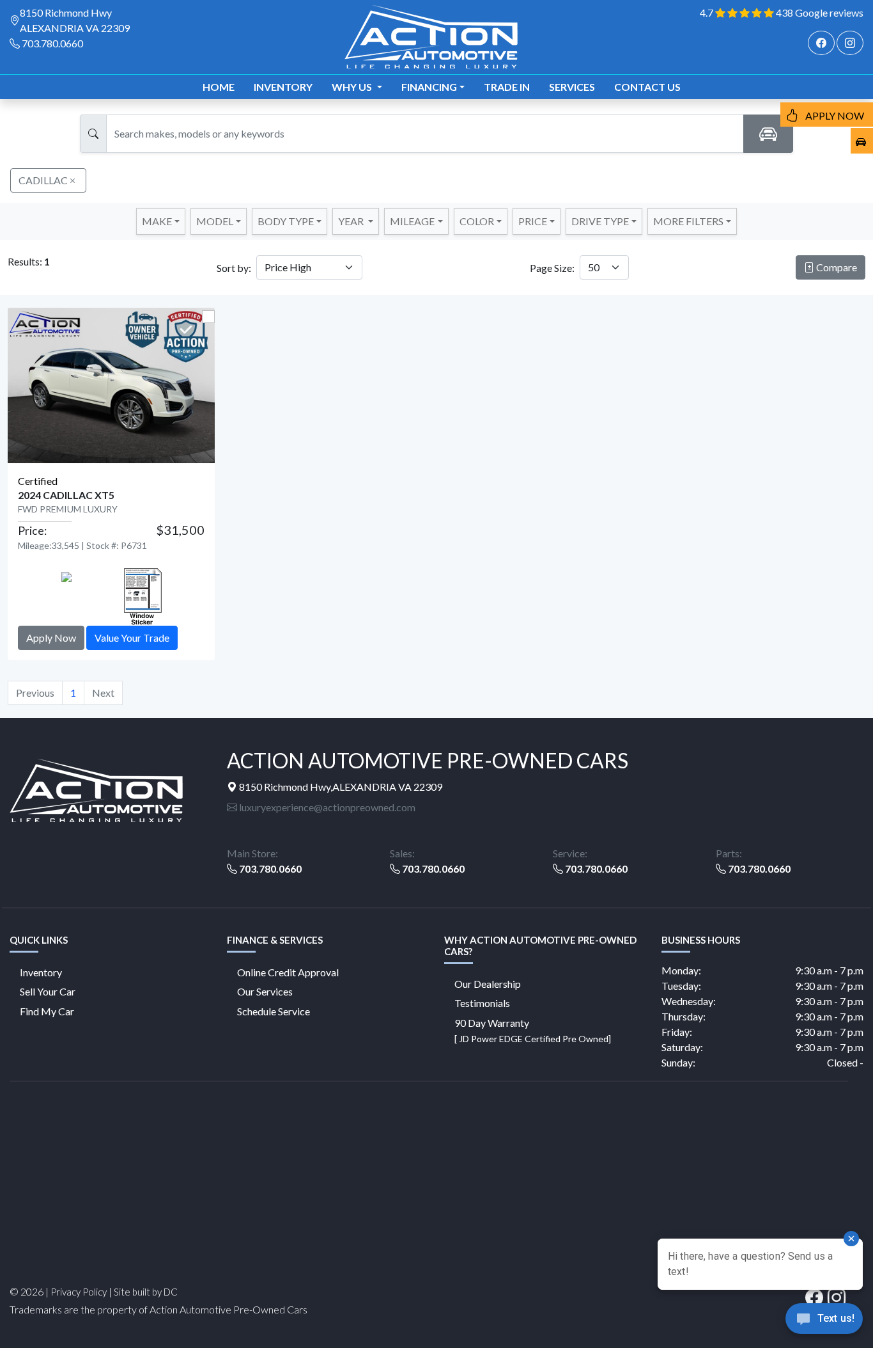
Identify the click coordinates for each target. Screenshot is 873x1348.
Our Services (265, 991)
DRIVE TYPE (600, 221)
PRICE (532, 221)
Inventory (283, 87)
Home (219, 87)
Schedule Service (273, 1011)
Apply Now (51, 637)
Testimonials (482, 1003)
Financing (429, 87)
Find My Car (47, 1011)
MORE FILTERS (688, 221)
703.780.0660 (52, 43)
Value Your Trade (132, 637)
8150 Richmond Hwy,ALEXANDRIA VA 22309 (339, 787)
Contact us (647, 87)
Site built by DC (146, 1291)
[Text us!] (824, 1322)
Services (572, 87)
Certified (38, 481)
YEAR (352, 221)
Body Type (286, 221)
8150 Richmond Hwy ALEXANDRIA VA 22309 (75, 20)
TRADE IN (507, 87)
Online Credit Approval (288, 972)
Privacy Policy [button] (78, 1291)
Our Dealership (487, 984)
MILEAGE (412, 221)
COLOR (477, 221)
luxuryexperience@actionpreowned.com (326, 807)
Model (214, 221)
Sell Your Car (47, 991)
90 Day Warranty (532, 1030)
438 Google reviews (819, 12)
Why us (353, 87)
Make (157, 221)
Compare (835, 267)
